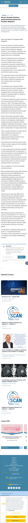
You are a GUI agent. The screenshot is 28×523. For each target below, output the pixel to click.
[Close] (25, 498)
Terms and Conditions (14, 469)
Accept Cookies (15, 520)
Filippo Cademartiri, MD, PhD (9, 383)
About (14, 459)
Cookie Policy (11, 510)
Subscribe (21, 257)
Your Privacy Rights (14, 470)
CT (2, 268)
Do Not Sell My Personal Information (14, 465)
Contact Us (14, 461)
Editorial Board (14, 464)
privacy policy (4, 260)
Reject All (16, 516)
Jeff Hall (5, 326)
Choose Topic (12, 5)
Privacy (14, 467)
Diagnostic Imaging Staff (8, 298)
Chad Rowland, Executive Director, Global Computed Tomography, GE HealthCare (13, 355)
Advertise (14, 458)
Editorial (14, 462)
